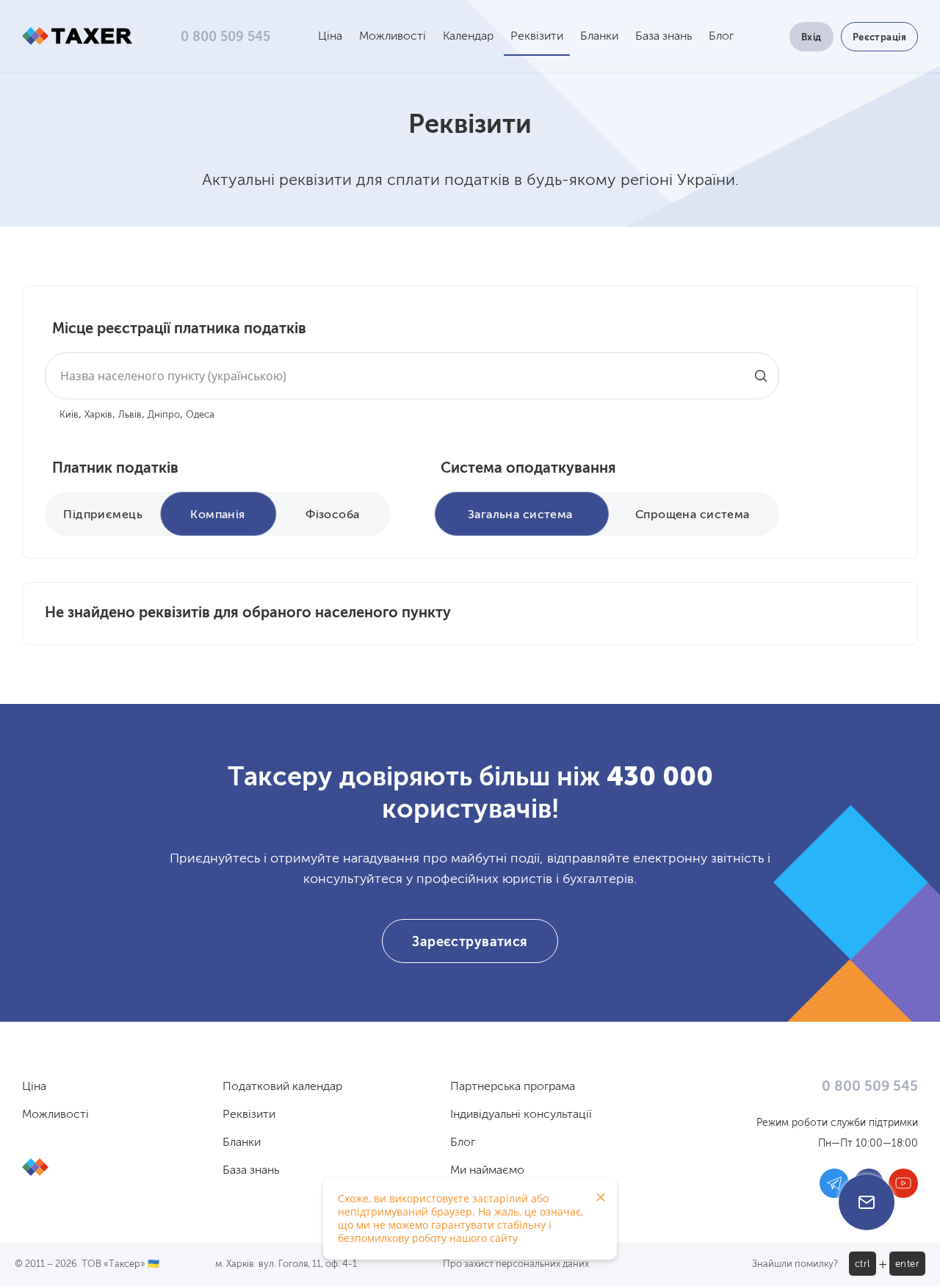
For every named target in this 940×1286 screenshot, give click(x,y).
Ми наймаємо (487, 1171)
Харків (98, 415)
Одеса (200, 415)
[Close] (601, 1197)
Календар (468, 37)
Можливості (392, 37)
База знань (663, 37)
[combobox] (412, 375)
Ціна (330, 37)
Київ (69, 415)
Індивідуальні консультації (521, 1115)
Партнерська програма (512, 1087)
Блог (721, 37)
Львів (130, 415)
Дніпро (164, 415)
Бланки (599, 37)
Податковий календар (282, 1087)
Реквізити (536, 37)
